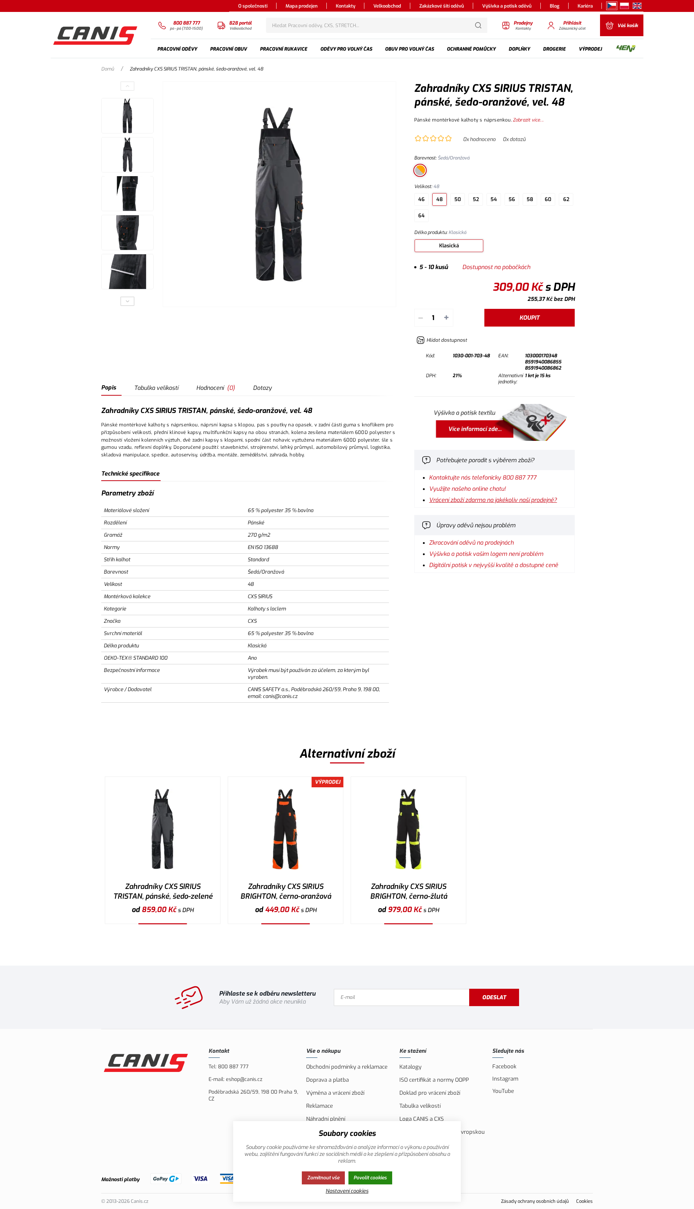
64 (421, 215)
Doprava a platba (327, 1080)
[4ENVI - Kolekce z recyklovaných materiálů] (626, 49)
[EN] (637, 6)
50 (457, 199)
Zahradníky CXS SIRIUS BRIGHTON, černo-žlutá (408, 891)
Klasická (449, 245)
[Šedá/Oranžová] (420, 170)
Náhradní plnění (325, 1119)
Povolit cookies (370, 1178)
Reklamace (319, 1106)
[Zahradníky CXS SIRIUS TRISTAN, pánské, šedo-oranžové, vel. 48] (279, 194)
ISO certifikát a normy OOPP (434, 1080)
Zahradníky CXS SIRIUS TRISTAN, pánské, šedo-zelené (163, 891)
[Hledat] (478, 25)
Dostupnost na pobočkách (496, 267)
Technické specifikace (130, 473)
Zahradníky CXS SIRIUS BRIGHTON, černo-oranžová (285, 891)
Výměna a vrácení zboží (335, 1093)
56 (512, 199)
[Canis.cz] (96, 35)
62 (566, 199)
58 (530, 199)
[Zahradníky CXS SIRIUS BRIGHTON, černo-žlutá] (408, 829)
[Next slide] (127, 301)
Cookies (584, 1201)
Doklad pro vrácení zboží (429, 1093)
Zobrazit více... (528, 120)
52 (476, 199)
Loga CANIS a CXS (421, 1119)
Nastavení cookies (347, 1191)
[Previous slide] (127, 86)
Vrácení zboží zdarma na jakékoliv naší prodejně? (493, 500)
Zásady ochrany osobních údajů (535, 1201)
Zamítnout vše (323, 1178)
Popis (108, 387)
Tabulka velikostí (156, 388)
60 (548, 199)
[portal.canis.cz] (494, 439)
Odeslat (494, 997)
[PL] (624, 6)
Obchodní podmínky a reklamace (346, 1066)
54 (493, 199)
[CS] (611, 6)
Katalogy (410, 1066)
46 (421, 199)
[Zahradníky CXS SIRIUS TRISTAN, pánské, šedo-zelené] (163, 829)
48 (439, 199)
